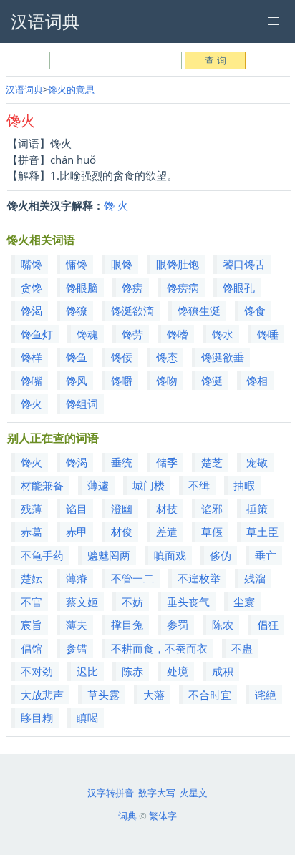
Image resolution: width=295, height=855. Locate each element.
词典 (127, 815)
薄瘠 (76, 578)
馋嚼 (121, 380)
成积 (222, 671)
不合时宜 (209, 695)
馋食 (255, 310)
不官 (31, 602)
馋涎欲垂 (222, 357)
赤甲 (76, 531)
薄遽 (98, 485)
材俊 (121, 531)
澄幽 (121, 509)
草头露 (103, 695)
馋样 (31, 357)
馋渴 (31, 310)
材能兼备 (42, 485)
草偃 (212, 531)
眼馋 (121, 264)
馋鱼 (76, 357)
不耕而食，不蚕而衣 (159, 648)
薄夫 (76, 624)
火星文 (194, 792)
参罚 (177, 624)
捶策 (257, 509)
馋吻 (167, 380)
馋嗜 (177, 334)
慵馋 (76, 264)
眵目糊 (37, 717)
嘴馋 (31, 264)
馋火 (31, 403)
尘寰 (244, 602)
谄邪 (212, 509)
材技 (167, 509)
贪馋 (31, 287)
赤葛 (31, 531)
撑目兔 (127, 624)
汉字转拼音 (110, 792)
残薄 (31, 509)
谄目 (76, 509)
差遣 (167, 531)
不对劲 (37, 671)
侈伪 (220, 555)
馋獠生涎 (199, 310)
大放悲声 (42, 695)
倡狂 (268, 624)
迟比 (87, 671)
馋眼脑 (82, 287)
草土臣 (262, 531)
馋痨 (132, 287)
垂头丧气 (188, 602)
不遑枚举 (199, 578)
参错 (76, 648)
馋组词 (82, 403)
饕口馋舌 (244, 264)
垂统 (121, 462)
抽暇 (244, 485)
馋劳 (132, 334)
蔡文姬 (82, 602)
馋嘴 (31, 380)
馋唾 (268, 334)
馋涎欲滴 (132, 310)
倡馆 (31, 648)
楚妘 (31, 578)
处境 (177, 671)
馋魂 (87, 334)
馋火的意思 (71, 89)
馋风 (76, 380)
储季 (167, 462)
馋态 (167, 357)
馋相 (257, 380)
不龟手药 (42, 555)
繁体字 (163, 815)
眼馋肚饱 (177, 264)
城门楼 (148, 485)
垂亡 (265, 555)
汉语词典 (24, 89)
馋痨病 (183, 287)
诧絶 (265, 695)
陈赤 (132, 671)
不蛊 (242, 648)
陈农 (222, 624)
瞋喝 (87, 717)
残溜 (255, 578)
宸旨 (31, 624)
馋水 (222, 334)
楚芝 (212, 462)
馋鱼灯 (37, 334)
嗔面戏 (170, 555)
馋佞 (121, 357)
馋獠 (76, 310)
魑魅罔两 (108, 555)
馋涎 (212, 380)
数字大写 (156, 792)
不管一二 (132, 578)
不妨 (132, 602)
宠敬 (257, 462)
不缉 (199, 485)
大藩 (154, 695)
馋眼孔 (239, 287)
